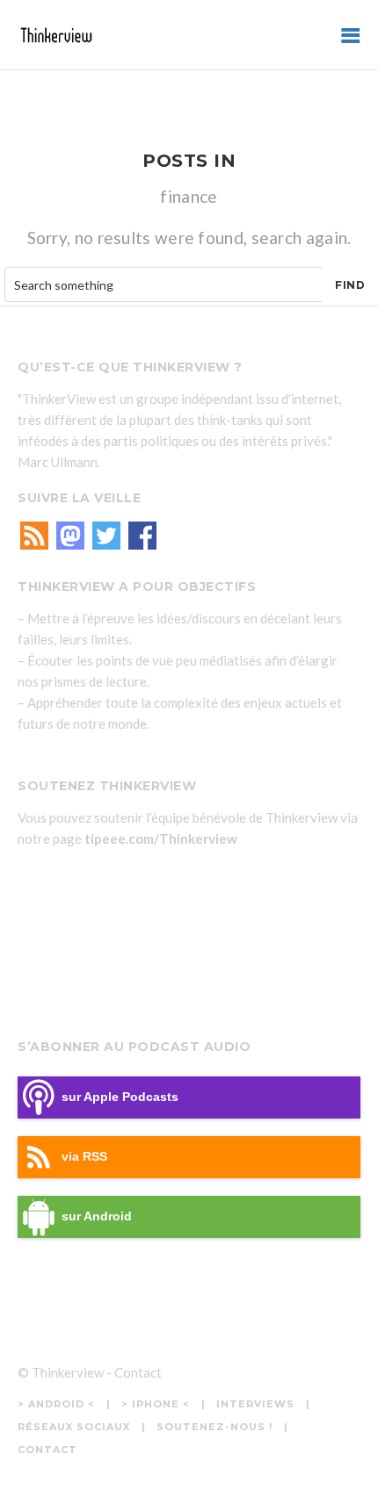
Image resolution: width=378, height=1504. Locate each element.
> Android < (56, 1404)
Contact (138, 1372)
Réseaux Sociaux (74, 1427)
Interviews (255, 1404)
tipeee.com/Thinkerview (160, 838)
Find (350, 284)
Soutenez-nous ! (214, 1427)
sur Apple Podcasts (120, 1097)
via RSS (84, 1156)
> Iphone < (155, 1404)
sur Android (97, 1216)
